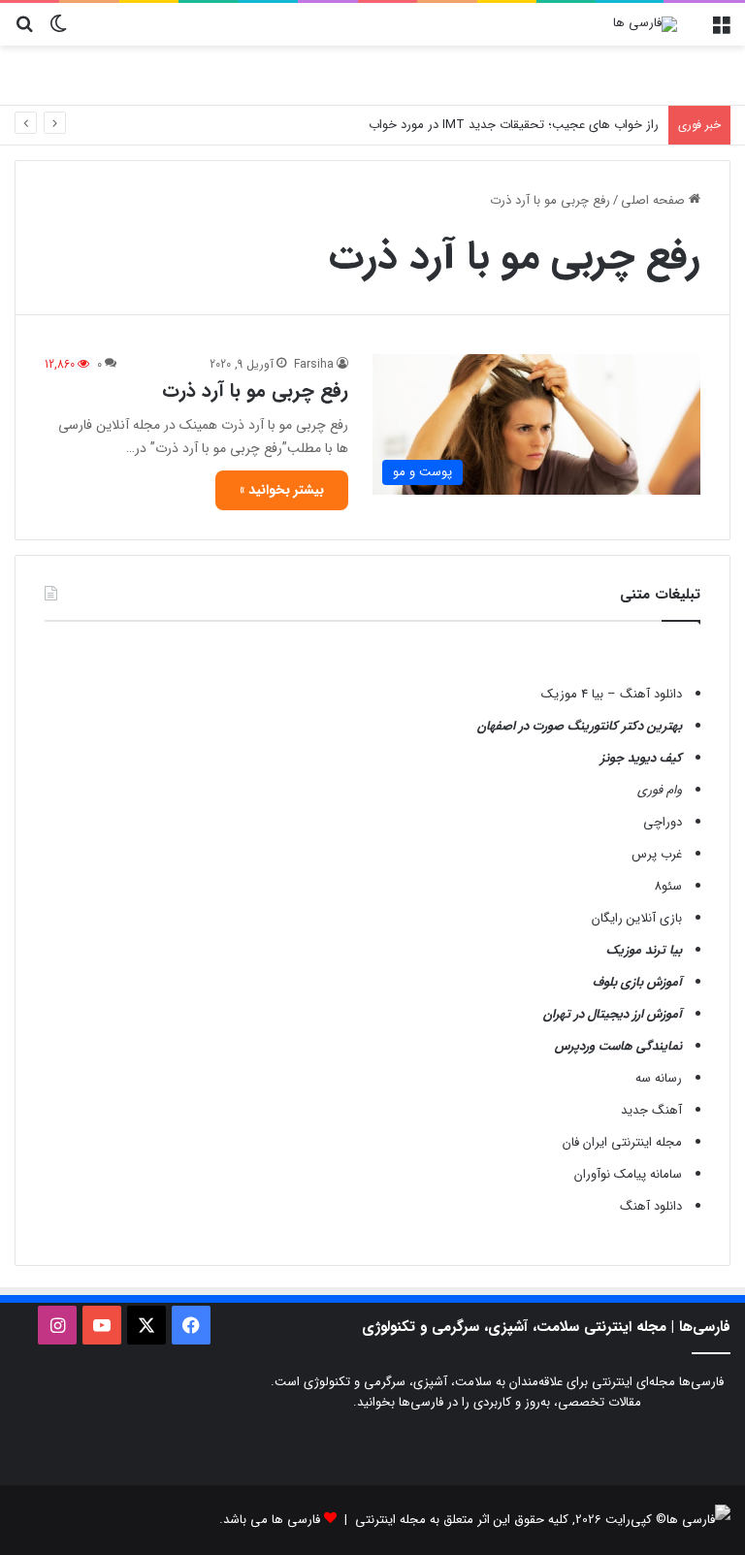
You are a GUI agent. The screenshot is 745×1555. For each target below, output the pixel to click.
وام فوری (659, 790)
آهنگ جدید (651, 1110)
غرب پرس (657, 854)
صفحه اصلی (655, 200)
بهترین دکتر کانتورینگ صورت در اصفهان (579, 726)
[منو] (720, 31)
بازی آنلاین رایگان (637, 918)
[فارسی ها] (645, 24)
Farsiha (314, 364)
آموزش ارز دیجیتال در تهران (612, 1014)
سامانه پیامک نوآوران (628, 1174)
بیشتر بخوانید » (282, 490)
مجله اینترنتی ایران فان (622, 1142)
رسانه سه (658, 1078)
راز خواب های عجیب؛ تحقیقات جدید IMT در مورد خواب (514, 124)
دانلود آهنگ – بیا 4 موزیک (611, 694)
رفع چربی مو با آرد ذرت (255, 390)
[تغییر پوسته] (58, 31)
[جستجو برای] (24, 31)
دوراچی (662, 822)
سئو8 (668, 886)
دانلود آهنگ (651, 1206)
